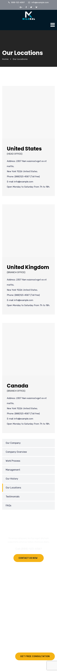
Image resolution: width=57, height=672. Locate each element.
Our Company (13, 443)
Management (13, 469)
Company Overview (16, 451)
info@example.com (40, 2)
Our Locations (13, 487)
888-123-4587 (18, 2)
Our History (12, 478)
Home (5, 59)
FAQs (8, 505)
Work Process (13, 460)
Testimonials (12, 496)
